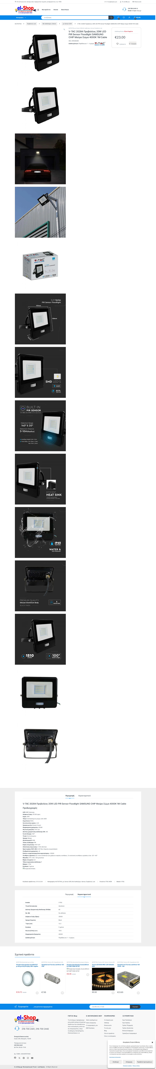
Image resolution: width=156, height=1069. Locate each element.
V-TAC (122, 881)
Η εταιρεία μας (108, 1020)
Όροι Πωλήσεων (127, 1020)
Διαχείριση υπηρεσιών (115, 1057)
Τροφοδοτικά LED (58, 962)
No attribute (62, 913)
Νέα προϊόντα (46, 9)
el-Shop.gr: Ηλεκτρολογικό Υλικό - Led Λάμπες (30, 1067)
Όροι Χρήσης (126, 1022)
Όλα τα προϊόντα (109, 1033)
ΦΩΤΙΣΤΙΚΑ (18, 23)
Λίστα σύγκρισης (91, 1022)
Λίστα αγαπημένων (91, 1020)
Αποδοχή (116, 1062)
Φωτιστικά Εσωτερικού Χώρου (80, 962)
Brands (56, 9)
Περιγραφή (69, 796)
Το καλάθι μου (126, 1)
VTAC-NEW (108, 881)
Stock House (65, 9)
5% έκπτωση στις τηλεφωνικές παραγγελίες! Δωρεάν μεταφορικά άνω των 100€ (39, 1)
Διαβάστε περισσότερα (60, 992)
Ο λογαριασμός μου (111, 1)
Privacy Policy (136, 1065)
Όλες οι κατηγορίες (110, 1036)
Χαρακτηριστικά (84, 796)
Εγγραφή (135, 1006)
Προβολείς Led (31, 23)
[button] (152, 1042)
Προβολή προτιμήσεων (144, 1062)
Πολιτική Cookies (127, 1065)
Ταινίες (106, 962)
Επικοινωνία (138, 1)
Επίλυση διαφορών (127, 1030)
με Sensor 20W (67, 23)
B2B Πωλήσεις (90, 1028)
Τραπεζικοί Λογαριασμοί (129, 1033)
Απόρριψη (129, 1062)
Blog (105, 1030)
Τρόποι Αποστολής (127, 1028)
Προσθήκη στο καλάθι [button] (36, 993)
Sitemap (106, 1022)
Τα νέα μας (107, 1028)
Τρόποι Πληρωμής (127, 1025)
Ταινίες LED (50, 962)
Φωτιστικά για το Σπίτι (28, 962)
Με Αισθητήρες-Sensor (49, 23)
